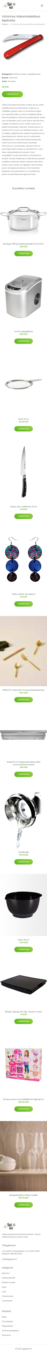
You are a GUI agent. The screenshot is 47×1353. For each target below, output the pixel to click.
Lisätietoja (12, 94)
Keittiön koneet (19, 74)
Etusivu (5, 24)
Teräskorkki (23, 852)
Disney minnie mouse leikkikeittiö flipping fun (23, 1099)
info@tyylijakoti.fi (9, 1259)
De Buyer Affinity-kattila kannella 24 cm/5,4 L (23, 244)
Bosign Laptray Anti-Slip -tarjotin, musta (23, 1011)
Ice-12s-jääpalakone (23, 331)
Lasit (4, 1291)
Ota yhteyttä (7, 1321)
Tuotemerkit (7, 1301)
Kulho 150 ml (23, 940)
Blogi (4, 1317)
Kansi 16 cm (23, 419)
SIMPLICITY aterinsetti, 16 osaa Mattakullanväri (23, 690)
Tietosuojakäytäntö (10, 1330)
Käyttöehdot (7, 1326)
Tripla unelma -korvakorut (23, 594)
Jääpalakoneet (33, 74)
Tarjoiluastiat (7, 1296)
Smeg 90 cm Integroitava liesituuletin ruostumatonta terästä (23, 763)
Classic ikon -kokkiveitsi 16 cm (23, 506)
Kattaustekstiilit (8, 1278)
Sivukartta (6, 1335)
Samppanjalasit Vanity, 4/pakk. (23, 1195)
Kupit (4, 1287)
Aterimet (5, 1273)
